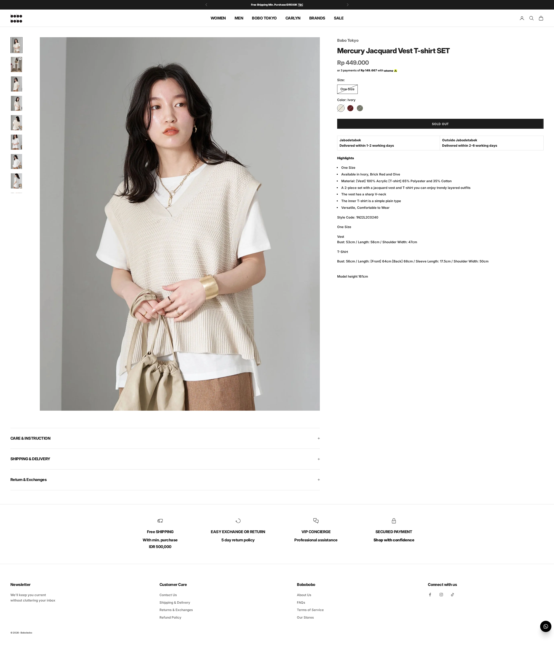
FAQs (301, 602)
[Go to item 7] (16, 162)
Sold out (440, 124)
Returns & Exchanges (176, 610)
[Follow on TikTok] (452, 594)
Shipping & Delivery (174, 602)
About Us (304, 595)
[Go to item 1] (16, 45)
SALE (339, 18)
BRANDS (317, 18)
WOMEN (218, 18)
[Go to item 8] (16, 181)
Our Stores (305, 617)
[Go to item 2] (16, 64)
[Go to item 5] (16, 123)
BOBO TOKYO (264, 18)
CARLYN (293, 18)
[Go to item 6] (16, 142)
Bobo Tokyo (347, 40)
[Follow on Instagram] (441, 594)
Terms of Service (310, 610)
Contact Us (168, 595)
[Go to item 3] (16, 84)
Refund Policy (170, 617)
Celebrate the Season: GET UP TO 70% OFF (277, 4)
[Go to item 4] (16, 103)
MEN (239, 18)
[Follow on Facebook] (430, 594)
